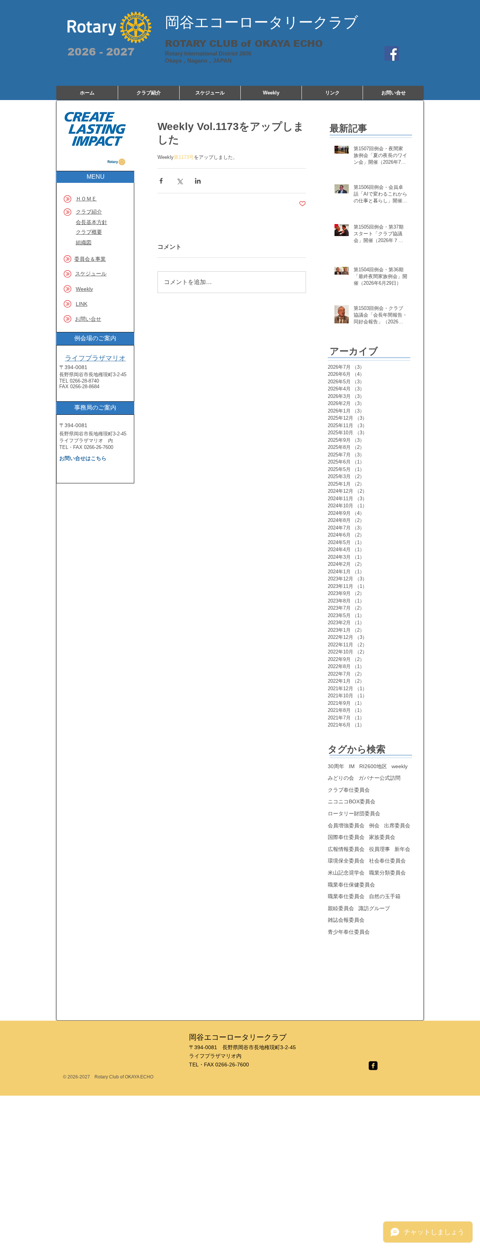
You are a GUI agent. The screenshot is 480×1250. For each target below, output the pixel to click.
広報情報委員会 (346, 849)
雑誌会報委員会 (346, 920)
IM (352, 766)
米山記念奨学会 (346, 873)
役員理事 (379, 849)
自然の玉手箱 (384, 896)
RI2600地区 (373, 766)
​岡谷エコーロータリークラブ (261, 22)
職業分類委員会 (387, 873)
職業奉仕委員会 (346, 896)
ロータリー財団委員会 (354, 813)
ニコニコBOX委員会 (351, 801)
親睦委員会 (341, 908)
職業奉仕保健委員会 (351, 885)
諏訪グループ (374, 908)
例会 (374, 825)
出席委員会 (397, 825)
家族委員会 (382, 837)
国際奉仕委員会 (346, 837)
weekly (400, 766)
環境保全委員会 (346, 861)
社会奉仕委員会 (387, 861)
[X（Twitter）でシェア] (179, 180)
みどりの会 (341, 778)
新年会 (402, 849)
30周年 (336, 766)
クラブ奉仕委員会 (349, 790)
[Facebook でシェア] (161, 180)
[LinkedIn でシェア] (197, 180)
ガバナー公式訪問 (379, 778)
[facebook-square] (373, 1065)
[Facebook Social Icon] (391, 53)
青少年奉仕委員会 (349, 932)
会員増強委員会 (346, 825)
